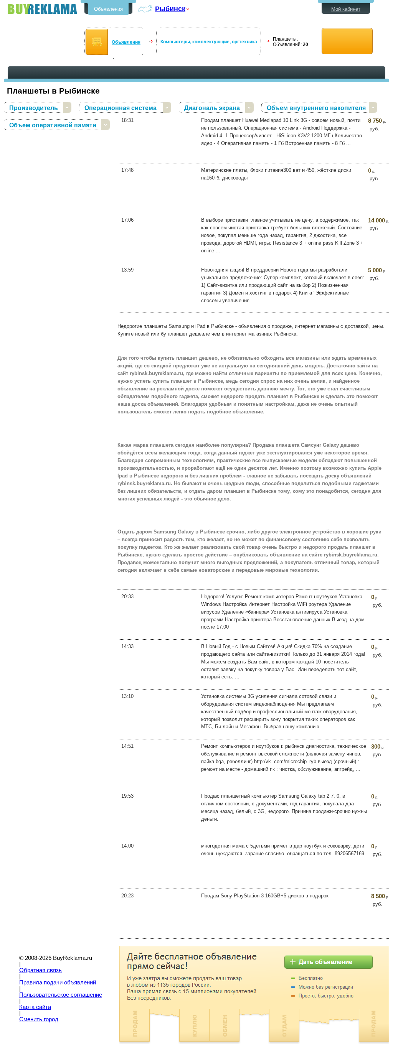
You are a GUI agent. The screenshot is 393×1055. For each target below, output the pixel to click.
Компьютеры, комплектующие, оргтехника (208, 41)
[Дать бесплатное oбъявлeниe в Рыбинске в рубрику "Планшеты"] (347, 41)
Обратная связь (40, 970)
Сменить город (38, 1019)
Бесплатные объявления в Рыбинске (42, 9)
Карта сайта (35, 1007)
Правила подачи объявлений (57, 982)
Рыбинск (170, 9)
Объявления (108, 9)
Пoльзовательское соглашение (60, 995)
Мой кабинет (345, 9)
